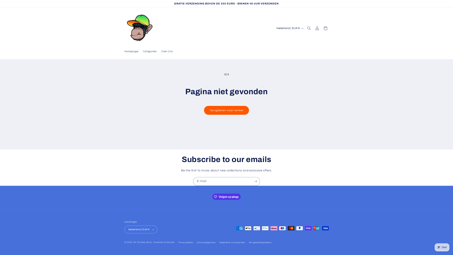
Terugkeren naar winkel (226, 110)
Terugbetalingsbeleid (260, 242)
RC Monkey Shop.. (143, 242)
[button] (309, 28)
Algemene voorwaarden (232, 242)
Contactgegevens (206, 242)
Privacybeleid (186, 242)
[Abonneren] (256, 181)
